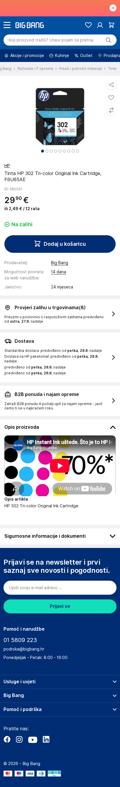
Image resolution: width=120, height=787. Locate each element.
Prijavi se (60, 606)
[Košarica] (111, 25)
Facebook (6, 739)
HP (7, 165)
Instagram (19, 739)
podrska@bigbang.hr (23, 649)
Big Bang (59, 262)
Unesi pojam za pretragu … (51, 40)
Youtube (32, 739)
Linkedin (46, 739)
